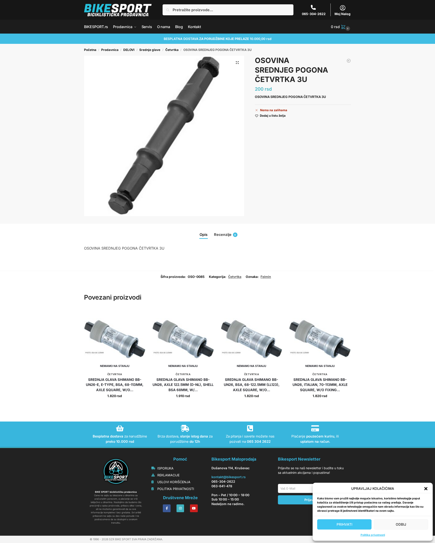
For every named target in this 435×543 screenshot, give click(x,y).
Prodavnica (110, 50)
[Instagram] (180, 508)
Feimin (266, 277)
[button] (426, 488)
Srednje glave (149, 50)
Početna (90, 50)
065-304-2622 (314, 14)
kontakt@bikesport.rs (228, 477)
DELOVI (128, 50)
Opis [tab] (204, 234)
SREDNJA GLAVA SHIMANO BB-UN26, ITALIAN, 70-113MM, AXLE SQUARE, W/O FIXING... (320, 384)
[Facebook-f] (167, 508)
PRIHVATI (344, 524)
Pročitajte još (114, 405)
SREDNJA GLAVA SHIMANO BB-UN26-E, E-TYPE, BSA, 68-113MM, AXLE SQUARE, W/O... (114, 384)
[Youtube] (194, 508)
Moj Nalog (343, 14)
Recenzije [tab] (225, 234)
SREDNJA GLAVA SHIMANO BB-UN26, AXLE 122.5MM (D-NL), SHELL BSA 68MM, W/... (183, 384)
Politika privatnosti (373, 535)
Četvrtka (172, 50)
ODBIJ (401, 524)
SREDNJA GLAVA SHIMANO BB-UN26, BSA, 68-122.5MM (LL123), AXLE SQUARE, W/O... (251, 384)
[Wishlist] (138, 315)
